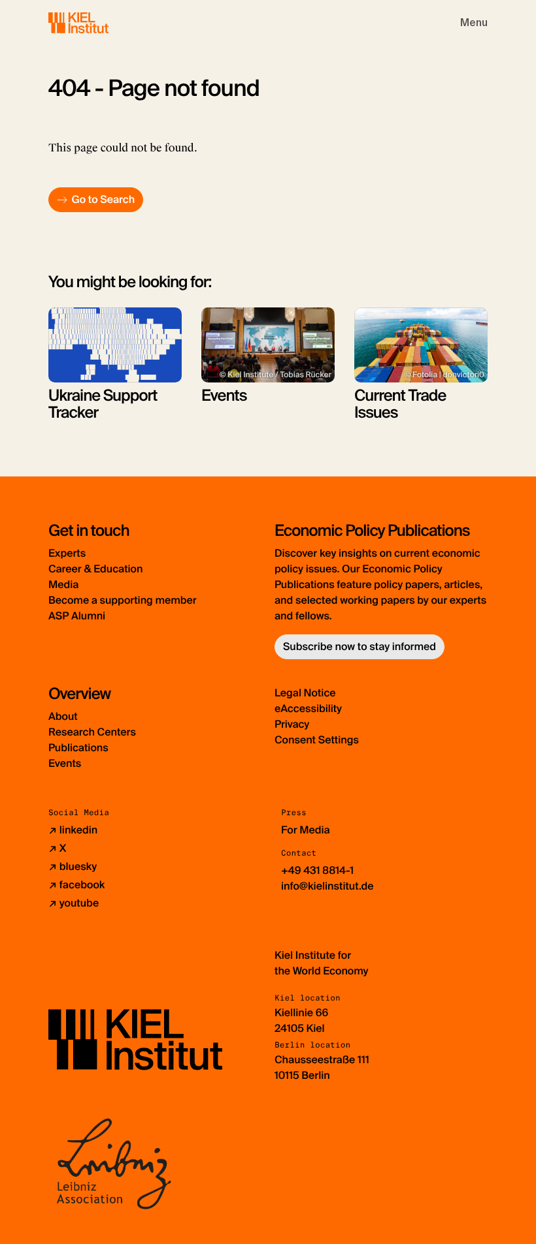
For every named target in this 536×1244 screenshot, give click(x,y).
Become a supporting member (122, 600)
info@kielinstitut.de (327, 886)
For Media (305, 830)
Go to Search (103, 199)
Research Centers (92, 732)
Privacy (292, 724)
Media (63, 584)
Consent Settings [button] (317, 740)
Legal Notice (305, 693)
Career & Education (95, 569)
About (63, 716)
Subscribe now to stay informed (359, 646)
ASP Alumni (76, 616)
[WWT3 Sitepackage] (97, 22)
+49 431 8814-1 (317, 870)
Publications (78, 747)
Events (64, 763)
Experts (67, 553)
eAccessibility (308, 708)
